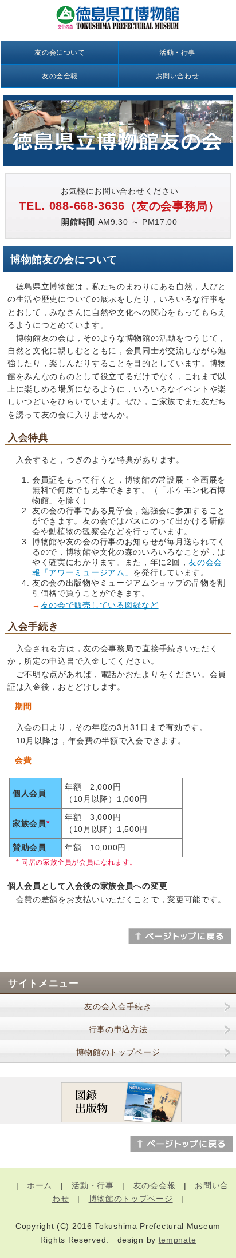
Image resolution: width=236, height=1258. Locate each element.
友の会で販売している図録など (100, 605)
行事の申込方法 (118, 1029)
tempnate (177, 1239)
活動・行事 (177, 53)
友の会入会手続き (118, 1006)
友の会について (59, 53)
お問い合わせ (177, 76)
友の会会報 (60, 76)
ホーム (39, 1185)
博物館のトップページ (118, 1052)
